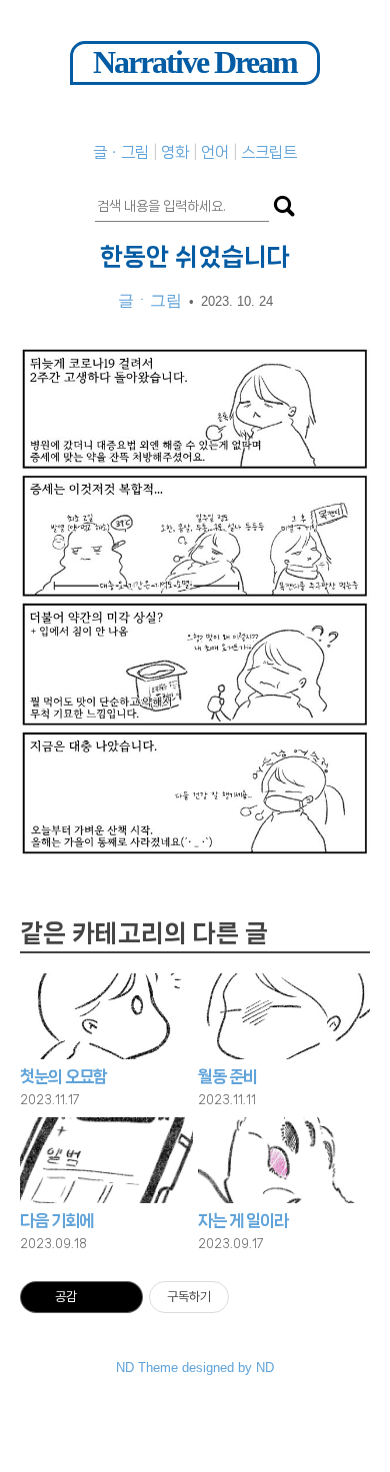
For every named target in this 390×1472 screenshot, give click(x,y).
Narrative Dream (195, 62)
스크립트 (269, 152)
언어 (217, 152)
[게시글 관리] (120, 1297)
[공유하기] (95, 1297)
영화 (177, 152)
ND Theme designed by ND (195, 1367)
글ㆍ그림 (123, 152)
